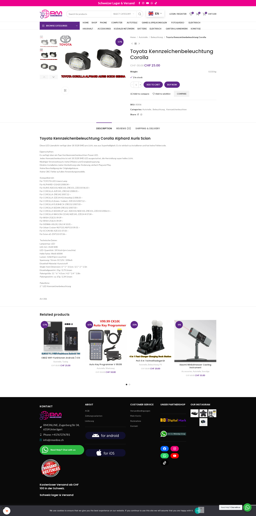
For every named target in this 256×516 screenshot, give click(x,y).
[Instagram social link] (171, 3)
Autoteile (143, 37)
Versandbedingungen (140, 410)
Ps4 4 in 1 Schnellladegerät (150, 360)
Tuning (65, 361)
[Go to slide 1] (126, 384)
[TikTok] (164, 462)
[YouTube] (175, 455)
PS (161, 364)
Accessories (186, 371)
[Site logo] (51, 13)
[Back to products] (135, 43)
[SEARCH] (139, 14)
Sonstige (205, 371)
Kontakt (134, 426)
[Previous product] (132, 43)
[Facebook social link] (167, 3)
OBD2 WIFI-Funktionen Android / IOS (60, 357)
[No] (201, 510)
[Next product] (139, 43)
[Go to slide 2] (129, 384)
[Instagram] (175, 448)
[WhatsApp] (164, 455)
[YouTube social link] (175, 3)
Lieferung (89, 421)
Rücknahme (135, 421)
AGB (87, 410)
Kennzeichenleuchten (176, 109)
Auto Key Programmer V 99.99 (105, 364)
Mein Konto (135, 416)
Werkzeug (110, 368)
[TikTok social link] (184, 3)
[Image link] (51, 415)
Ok (197, 511)
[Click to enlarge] (65, 90)
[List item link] (60, 435)
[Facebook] (164, 448)
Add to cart (153, 84)
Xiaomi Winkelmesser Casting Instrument (195, 366)
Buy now (172, 84)
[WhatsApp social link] (180, 3)
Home (133, 37)
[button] (44, 77)
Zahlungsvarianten (93, 416)
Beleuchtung (157, 37)
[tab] (104, 126)
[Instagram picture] (195, 413)
